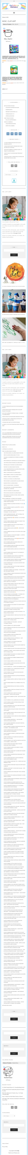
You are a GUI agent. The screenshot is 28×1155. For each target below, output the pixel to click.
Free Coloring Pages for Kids (9, 451)
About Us (4, 447)
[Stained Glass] (8, 1071)
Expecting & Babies (10, 125)
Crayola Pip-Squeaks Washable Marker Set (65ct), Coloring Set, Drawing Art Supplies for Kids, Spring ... (12, 79)
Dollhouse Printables (11, 119)
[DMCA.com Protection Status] (14, 180)
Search (14, 254)
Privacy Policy (5, 1146)
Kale (18, 1150)
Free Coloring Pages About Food (11, 455)
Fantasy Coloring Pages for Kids (11, 467)
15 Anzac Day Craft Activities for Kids (11, 422)
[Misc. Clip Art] (8, 32)
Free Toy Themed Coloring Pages (11, 490)
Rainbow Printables (7, 24)
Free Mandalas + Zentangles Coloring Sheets (14, 460)
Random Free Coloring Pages (11, 483)
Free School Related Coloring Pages (12, 492)
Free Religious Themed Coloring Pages (13, 464)
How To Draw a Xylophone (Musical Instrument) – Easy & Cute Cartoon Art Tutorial (13, 925)
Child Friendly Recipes (11, 123)
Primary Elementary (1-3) (11, 111)
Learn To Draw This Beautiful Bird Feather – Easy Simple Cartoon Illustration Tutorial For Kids (14, 853)
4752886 (8, 60)
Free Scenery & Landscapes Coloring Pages (14, 480)
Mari (3, 436)
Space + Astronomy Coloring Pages (12, 472)
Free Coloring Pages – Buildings (11, 485)
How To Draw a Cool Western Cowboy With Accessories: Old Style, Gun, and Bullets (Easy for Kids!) (14, 886)
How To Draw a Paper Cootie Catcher (12, 661)
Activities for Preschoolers (12, 107)
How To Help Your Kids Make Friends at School (13, 416)
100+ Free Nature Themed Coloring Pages (13, 462)
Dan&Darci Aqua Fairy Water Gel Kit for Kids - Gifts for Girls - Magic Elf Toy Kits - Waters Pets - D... (13, 57)
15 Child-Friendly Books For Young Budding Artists (13, 1087)
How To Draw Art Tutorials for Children (12, 498)
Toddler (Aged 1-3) (10, 113)
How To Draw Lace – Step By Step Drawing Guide (15, 666)
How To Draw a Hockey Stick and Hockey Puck (15, 648)
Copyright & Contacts (7, 449)
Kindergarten (9, 109)
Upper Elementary (10, 115)
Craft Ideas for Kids (8, 118)
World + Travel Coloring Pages (11, 476)
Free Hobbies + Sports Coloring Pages (12, 474)
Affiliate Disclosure (7, 1005)
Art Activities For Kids (9, 105)
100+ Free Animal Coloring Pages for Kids (13, 452)
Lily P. (3, 432)
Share (4, 28)
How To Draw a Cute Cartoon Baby (12, 625)
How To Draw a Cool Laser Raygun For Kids (14, 699)
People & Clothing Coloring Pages (12, 478)
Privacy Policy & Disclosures (9, 444)
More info (3, 84)
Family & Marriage (8, 121)
